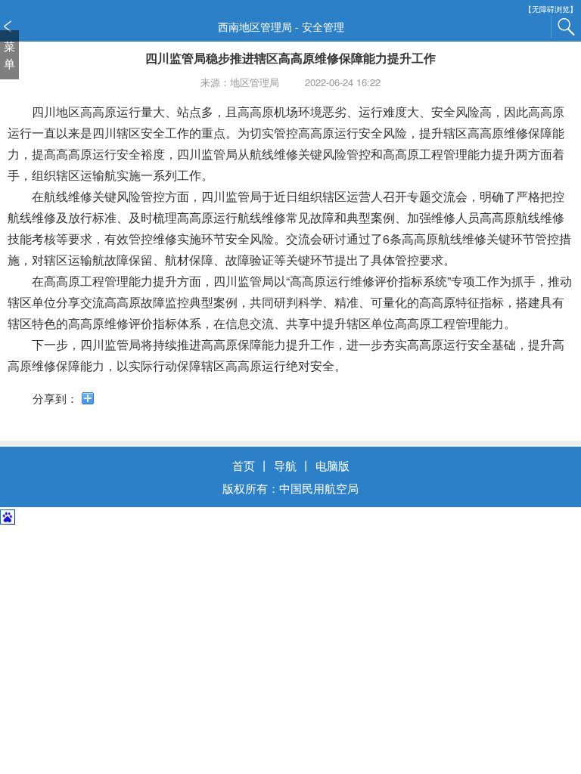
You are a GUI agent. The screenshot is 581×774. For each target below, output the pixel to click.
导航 (285, 465)
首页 (243, 465)
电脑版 (332, 465)
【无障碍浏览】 (550, 9)
